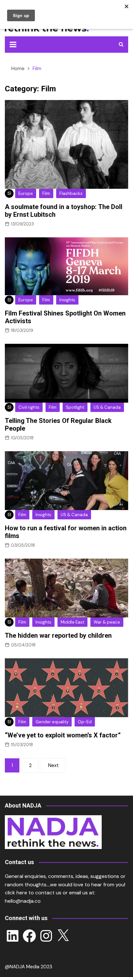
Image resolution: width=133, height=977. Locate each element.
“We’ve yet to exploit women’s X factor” (63, 735)
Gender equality (52, 722)
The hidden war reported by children (58, 635)
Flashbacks (71, 193)
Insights (67, 300)
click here (16, 892)
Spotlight (75, 407)
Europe (25, 193)
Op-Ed (85, 722)
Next (53, 765)
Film (46, 193)
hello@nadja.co (23, 901)
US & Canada (107, 407)
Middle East (72, 622)
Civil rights (28, 407)
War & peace (107, 622)
